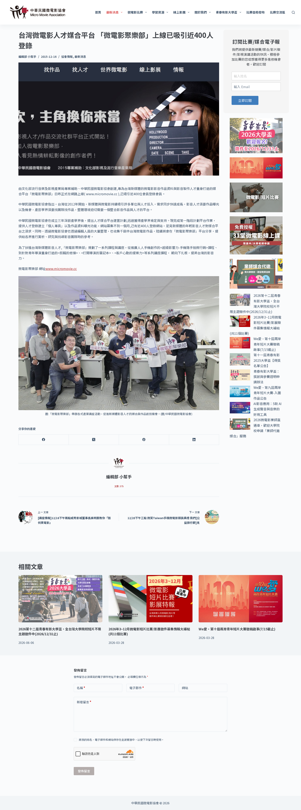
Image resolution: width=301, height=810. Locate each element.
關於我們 (201, 12)
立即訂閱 (245, 100)
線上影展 (179, 12)
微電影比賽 (135, 12)
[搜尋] (293, 12)
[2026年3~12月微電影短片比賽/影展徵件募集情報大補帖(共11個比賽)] (150, 598)
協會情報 (67, 56)
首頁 (98, 12)
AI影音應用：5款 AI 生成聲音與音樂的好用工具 (267, 409)
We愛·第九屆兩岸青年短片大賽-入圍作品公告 (267, 393)
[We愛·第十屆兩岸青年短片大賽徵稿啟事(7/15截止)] (241, 598)
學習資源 (158, 12)
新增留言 (84, 702)
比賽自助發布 (255, 12)
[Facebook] (44, 439)
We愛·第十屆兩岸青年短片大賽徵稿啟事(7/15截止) (267, 344)
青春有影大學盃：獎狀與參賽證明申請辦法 (266, 377)
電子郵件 (136, 688)
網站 (185, 688)
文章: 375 (118, 486)
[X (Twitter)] (94, 439)
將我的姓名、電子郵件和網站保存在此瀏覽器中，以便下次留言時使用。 (121, 740)
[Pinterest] (144, 439)
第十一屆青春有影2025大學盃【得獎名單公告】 (267, 360)
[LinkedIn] (194, 439)
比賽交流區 (277, 12)
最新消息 (112, 12)
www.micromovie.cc (61, 268)
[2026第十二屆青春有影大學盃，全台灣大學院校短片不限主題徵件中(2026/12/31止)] (60, 598)
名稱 (81, 688)
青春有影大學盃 (226, 12)
